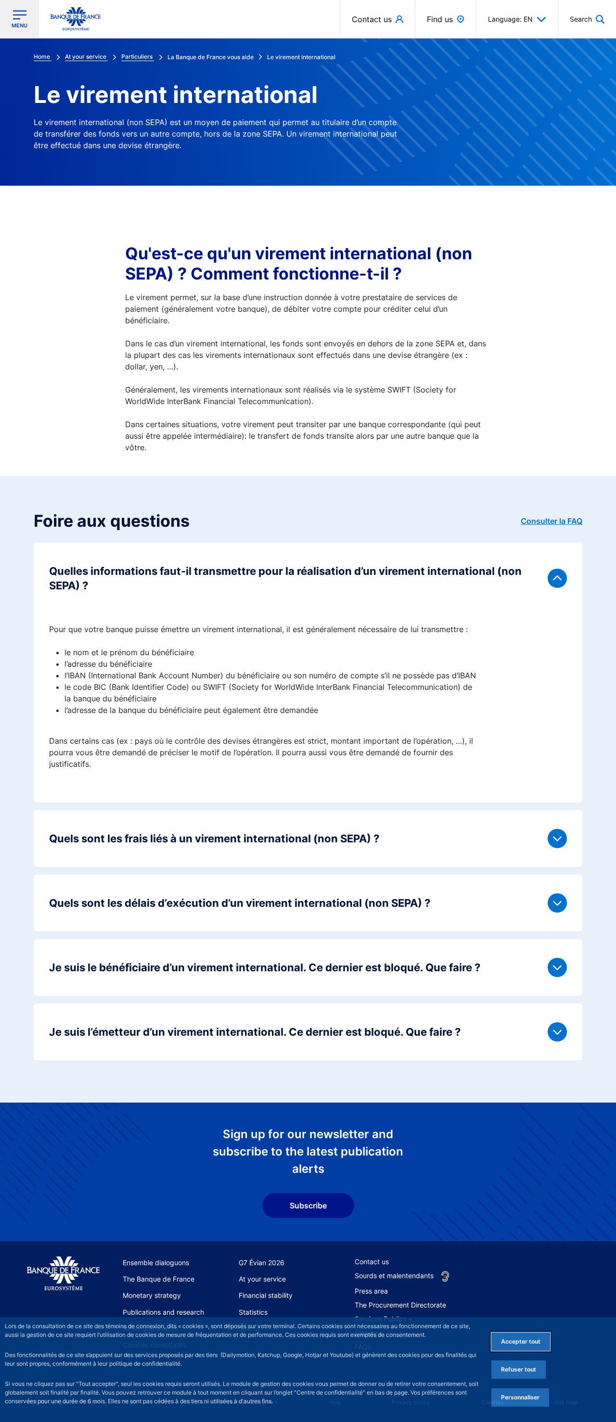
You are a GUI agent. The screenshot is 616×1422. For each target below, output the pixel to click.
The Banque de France (158, 1279)
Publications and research (163, 1312)
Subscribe (308, 1205)
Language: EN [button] (510, 19)
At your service (262, 1279)
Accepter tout (520, 1341)
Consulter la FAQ (551, 521)
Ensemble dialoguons (156, 1262)
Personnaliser (520, 1397)
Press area (371, 1291)
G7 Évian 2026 (261, 1262)
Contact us (372, 1261)
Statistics (253, 1312)
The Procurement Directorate (400, 1305)
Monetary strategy (152, 1295)
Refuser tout (518, 1369)
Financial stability (266, 1295)
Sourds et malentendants (394, 1275)
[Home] (63, 1274)
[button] (587, 19)
